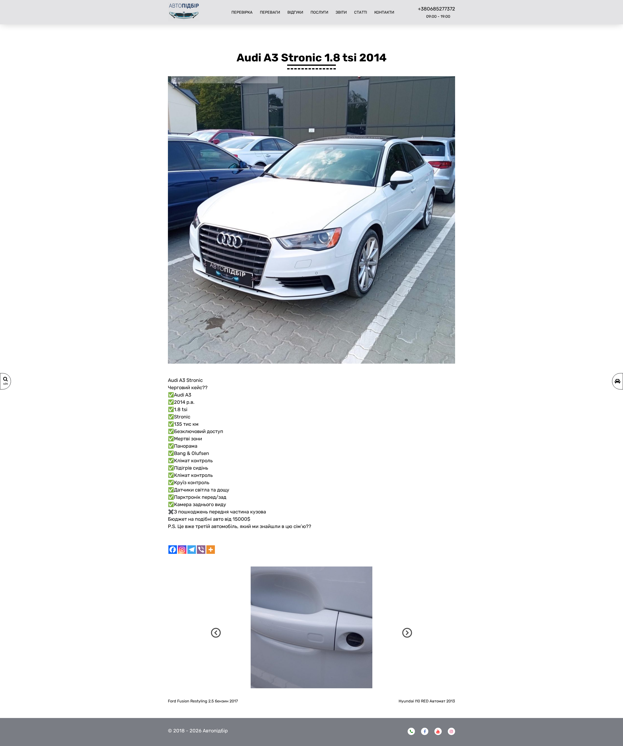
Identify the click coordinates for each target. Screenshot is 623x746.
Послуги (319, 12)
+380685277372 (436, 9)
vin (5, 384)
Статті (360, 12)
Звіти (341, 12)
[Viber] (201, 549)
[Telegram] (191, 549)
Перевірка (242, 12)
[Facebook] (172, 549)
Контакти (384, 12)
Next (407, 633)
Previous (216, 633)
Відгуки (295, 12)
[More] (210, 549)
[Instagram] (182, 549)
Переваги (270, 12)
